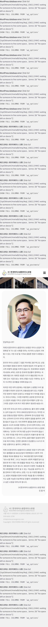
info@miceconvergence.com (13, 519)
